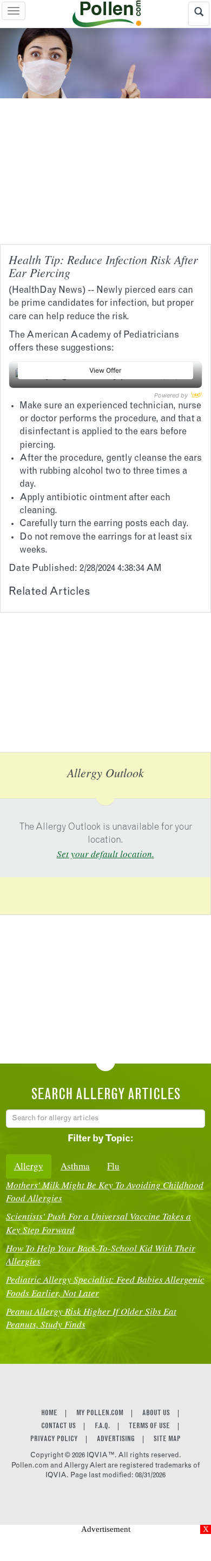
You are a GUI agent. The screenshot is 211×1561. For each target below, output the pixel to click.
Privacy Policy (54, 1439)
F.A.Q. (102, 1426)
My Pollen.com (99, 1413)
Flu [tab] (113, 1166)
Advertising (116, 1439)
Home (49, 1413)
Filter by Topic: (100, 1139)
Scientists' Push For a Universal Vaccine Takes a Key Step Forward (98, 1222)
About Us (156, 1413)
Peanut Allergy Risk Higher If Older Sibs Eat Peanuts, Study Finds (91, 1317)
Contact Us (58, 1426)
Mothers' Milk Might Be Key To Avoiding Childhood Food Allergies (104, 1191)
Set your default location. (105, 853)
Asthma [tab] (75, 1166)
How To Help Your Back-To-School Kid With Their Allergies (100, 1254)
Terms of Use (149, 1426)
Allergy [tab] (28, 1166)
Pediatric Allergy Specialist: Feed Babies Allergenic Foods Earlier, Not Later (105, 1285)
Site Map (167, 1439)
